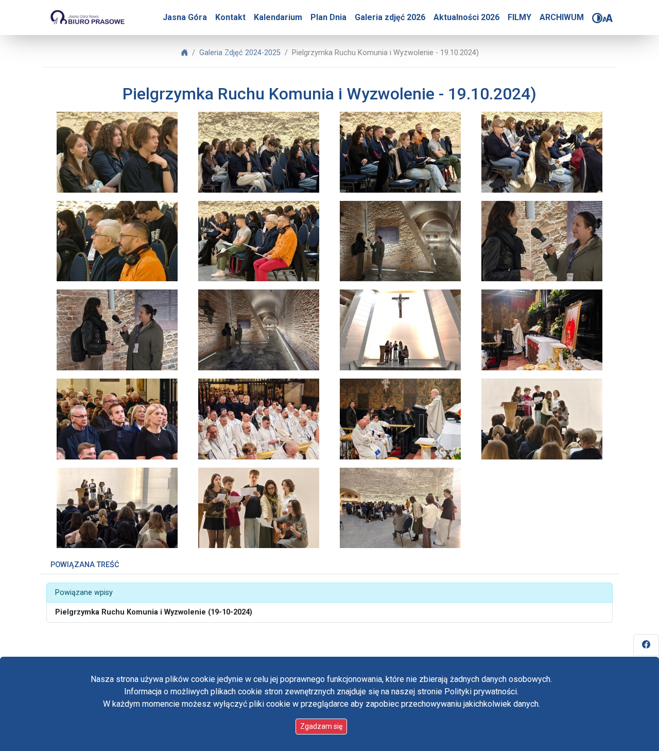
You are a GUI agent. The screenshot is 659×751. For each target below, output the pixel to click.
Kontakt (230, 17)
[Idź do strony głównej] (87, 17)
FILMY (519, 17)
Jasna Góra (185, 17)
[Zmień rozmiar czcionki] (607, 18)
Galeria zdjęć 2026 (390, 17)
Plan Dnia (328, 17)
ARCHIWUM (562, 17)
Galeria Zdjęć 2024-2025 (240, 52)
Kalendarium (278, 17)
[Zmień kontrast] (597, 18)
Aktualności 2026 (466, 17)
